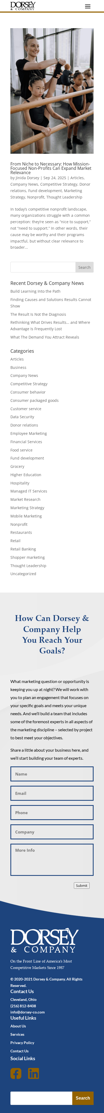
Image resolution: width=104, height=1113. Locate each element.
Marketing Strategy (27, 507)
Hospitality (19, 483)
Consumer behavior (28, 392)
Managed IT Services (28, 491)
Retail (15, 540)
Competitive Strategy (58, 184)
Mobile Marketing (26, 516)
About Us (18, 1026)
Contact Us (19, 1051)
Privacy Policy (22, 1042)
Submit (81, 885)
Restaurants (21, 532)
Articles (77, 177)
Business (18, 367)
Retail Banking (23, 549)
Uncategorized (23, 573)
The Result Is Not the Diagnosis (38, 314)
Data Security (22, 416)
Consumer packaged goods (34, 400)
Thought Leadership (64, 197)
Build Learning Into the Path (35, 291)
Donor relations (24, 425)
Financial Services (26, 441)
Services (17, 1034)
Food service (21, 450)
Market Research (25, 499)
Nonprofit (35, 197)
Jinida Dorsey (27, 177)
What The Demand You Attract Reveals (44, 337)
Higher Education (25, 474)
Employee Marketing (28, 433)
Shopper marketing (27, 557)
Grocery (17, 466)
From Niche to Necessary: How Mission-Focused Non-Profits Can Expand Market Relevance (50, 168)
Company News (24, 184)
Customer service (25, 408)
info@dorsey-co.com (27, 1012)
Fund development (45, 190)
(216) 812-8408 (23, 1006)
